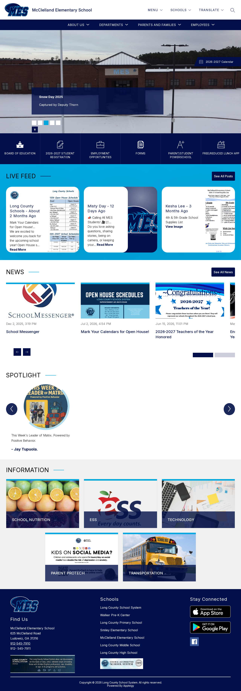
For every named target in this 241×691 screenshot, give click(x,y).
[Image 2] (40, 123)
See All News (223, 272)
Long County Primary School (121, 622)
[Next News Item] (27, 352)
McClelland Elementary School (122, 637)
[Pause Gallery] (35, 130)
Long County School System (120, 607)
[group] (45, 418)
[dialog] (42, 503)
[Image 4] (52, 123)
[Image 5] (58, 123)
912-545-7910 (20, 643)
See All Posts (223, 176)
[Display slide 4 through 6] (225, 355)
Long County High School (118, 653)
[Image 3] (46, 123)
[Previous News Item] (17, 352)
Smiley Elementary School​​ (119, 630)
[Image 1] (34, 123)
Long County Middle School (120, 645)
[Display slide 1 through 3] (203, 355)
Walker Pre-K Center (115, 615)
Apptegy (128, 685)
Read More (18, 249)
